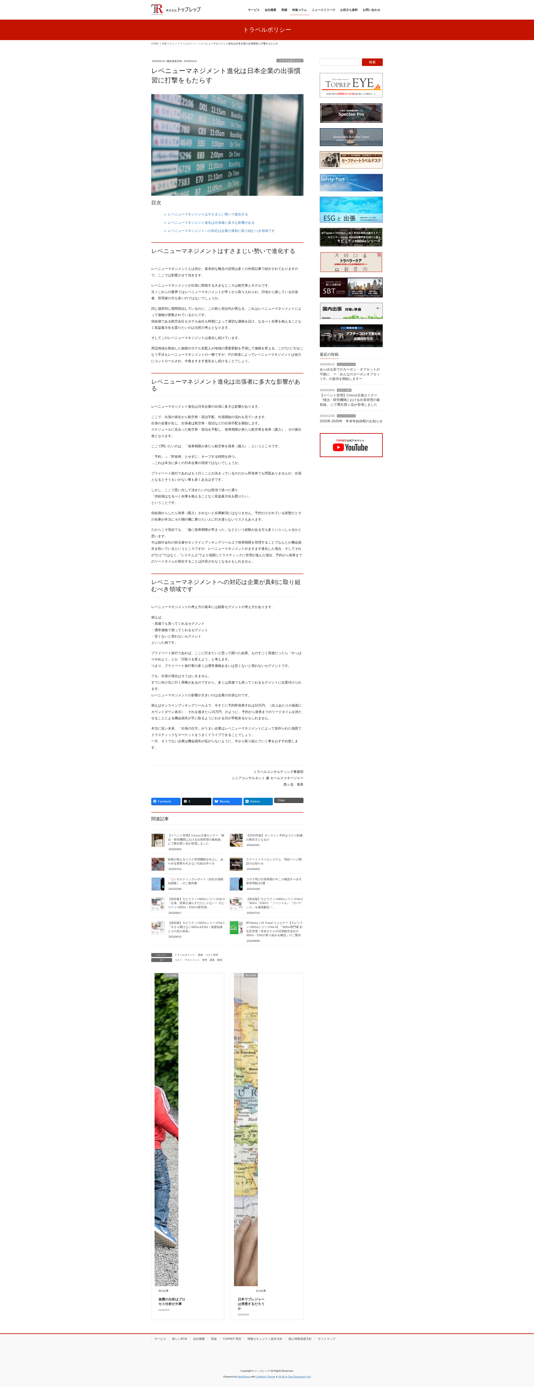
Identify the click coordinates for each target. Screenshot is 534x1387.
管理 (204, 959)
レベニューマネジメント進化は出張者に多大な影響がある (211, 222)
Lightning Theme (265, 1376)
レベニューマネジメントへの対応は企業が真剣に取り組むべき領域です (221, 231)
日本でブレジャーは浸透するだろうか (251, 1303)
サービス (160, 1338)
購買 (219, 959)
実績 (214, 1338)
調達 (212, 959)
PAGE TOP (518, 1341)
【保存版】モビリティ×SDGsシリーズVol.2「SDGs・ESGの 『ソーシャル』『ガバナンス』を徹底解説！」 (274, 903)
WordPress (244, 1376)
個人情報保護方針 (300, 1338)
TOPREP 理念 (232, 1338)
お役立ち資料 (344, 390)
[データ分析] (166, 1129)
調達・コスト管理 (208, 954)
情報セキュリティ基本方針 (264, 1338)
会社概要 (199, 1338)
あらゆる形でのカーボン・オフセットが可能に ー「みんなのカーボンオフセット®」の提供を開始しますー (350, 374)
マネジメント (192, 959)
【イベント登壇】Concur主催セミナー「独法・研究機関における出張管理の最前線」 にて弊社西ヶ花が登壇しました (196, 839)
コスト (178, 959)
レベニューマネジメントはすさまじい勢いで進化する (208, 214)
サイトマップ (326, 1338)
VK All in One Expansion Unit (294, 1376)
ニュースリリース (346, 364)
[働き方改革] (246, 1129)
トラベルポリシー (290, 60)
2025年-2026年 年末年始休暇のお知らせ (351, 421)
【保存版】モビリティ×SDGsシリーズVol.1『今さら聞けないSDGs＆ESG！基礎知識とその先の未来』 (196, 927)
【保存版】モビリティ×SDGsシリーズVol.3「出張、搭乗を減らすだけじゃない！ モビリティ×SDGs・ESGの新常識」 (196, 903)
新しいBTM (179, 1338)
